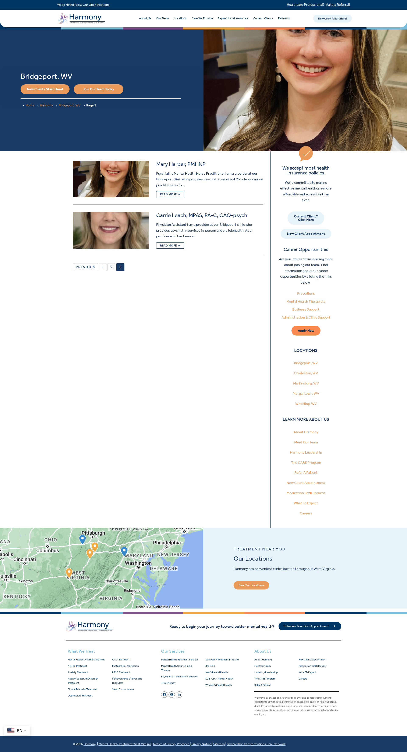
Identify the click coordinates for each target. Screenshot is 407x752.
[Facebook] (164, 694)
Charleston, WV (306, 373)
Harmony (46, 105)
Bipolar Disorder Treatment (83, 689)
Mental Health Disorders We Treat (86, 659)
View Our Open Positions (92, 5)
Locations (180, 18)
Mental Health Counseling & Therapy (176, 668)
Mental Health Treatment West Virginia (125, 744)
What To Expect (306, 503)
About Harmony (306, 432)
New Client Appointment (306, 482)
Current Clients (263, 18)
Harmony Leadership (306, 452)
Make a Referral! (337, 5)
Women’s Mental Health (218, 685)
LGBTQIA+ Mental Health (219, 678)
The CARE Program (306, 462)
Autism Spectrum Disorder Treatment (83, 680)
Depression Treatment (80, 695)
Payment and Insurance (233, 18)
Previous (85, 267)
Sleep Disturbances (123, 689)
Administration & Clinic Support (306, 317)
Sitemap (219, 744)
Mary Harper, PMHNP (181, 164)
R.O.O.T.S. (210, 665)
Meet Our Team (306, 442)
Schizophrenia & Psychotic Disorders (127, 680)
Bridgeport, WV (70, 105)
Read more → (170, 194)
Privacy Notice (201, 744)
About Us (145, 18)
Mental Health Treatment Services (179, 659)
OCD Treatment (121, 659)
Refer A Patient (306, 472)
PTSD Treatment (121, 672)
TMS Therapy (168, 682)
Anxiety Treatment (78, 672)
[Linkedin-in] (179, 694)
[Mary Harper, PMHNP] (111, 179)
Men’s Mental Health (216, 672)
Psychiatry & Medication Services (179, 676)
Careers (306, 513)
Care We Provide (202, 18)
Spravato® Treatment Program (222, 659)
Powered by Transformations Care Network (256, 744)
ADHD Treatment (77, 665)
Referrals (284, 18)
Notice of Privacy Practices (171, 744)
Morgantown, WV (306, 393)
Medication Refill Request (306, 493)
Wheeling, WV (306, 403)
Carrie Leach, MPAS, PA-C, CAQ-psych (201, 215)
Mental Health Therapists (305, 301)
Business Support (305, 309)
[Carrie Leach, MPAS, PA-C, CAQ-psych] (111, 230)
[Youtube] (172, 694)
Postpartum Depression (125, 665)
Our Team (162, 18)
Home (29, 105)
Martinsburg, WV (306, 383)
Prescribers (306, 293)
